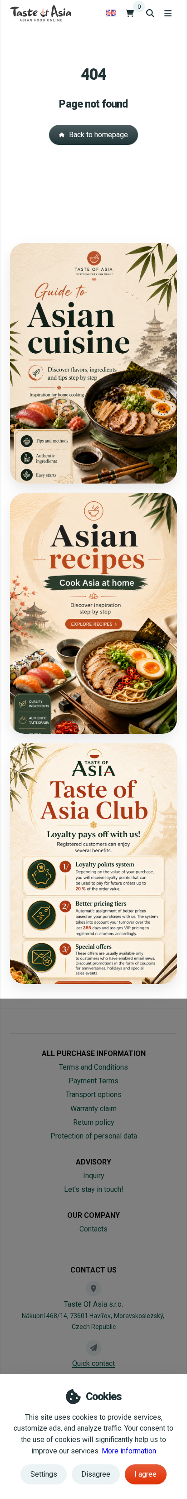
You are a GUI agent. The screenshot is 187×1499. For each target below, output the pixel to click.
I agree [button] (145, 1474)
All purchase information (94, 1053)
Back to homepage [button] (98, 134)
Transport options (94, 1094)
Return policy (93, 1122)
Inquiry (93, 1175)
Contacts (93, 1229)
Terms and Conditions (93, 1067)
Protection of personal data (93, 1136)
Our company (93, 1215)
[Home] (40, 13)
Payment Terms (93, 1081)
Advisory (93, 1162)
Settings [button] (43, 1474)
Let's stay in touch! (93, 1189)
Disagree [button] (95, 1474)
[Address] (93, 1288)
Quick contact (93, 1363)
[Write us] (93, 1347)
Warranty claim (93, 1108)
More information (129, 1451)
